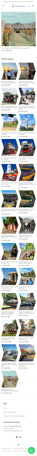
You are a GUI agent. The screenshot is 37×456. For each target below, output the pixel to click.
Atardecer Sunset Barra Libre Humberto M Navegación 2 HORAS (27, 82)
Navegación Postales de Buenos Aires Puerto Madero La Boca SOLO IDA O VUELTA (27, 364)
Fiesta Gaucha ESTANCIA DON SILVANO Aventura (8, 338)
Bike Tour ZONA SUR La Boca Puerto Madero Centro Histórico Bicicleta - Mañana (27, 108)
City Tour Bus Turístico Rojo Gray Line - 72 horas (8, 183)
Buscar (5, 408)
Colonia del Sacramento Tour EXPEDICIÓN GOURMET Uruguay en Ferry (9, 237)
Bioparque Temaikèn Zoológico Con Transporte (9, 133)
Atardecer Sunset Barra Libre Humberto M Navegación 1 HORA (9, 82)
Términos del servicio (8, 451)
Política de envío (18, 451)
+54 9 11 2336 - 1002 (15, 426)
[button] (3, 6)
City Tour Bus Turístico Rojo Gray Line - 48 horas (26, 158)
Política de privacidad (18, 448)
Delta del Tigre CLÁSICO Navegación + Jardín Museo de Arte (9, 287)
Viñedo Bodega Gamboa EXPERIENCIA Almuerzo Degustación (15, 48)
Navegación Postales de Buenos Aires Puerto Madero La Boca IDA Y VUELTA (9, 364)
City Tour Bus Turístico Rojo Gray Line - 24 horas (8, 158)
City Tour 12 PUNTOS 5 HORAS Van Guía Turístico (27, 133)
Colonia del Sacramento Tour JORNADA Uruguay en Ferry (25, 236)
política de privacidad (9, 412)
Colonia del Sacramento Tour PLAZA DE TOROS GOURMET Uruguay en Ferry (9, 210)
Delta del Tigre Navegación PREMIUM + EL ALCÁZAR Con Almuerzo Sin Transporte (7, 313)
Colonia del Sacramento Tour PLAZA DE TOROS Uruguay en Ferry (27, 209)
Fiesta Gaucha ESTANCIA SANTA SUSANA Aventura (26, 338)
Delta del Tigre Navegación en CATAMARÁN (26, 287)
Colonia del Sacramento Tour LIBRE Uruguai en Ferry (9, 262)
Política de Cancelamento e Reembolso (14, 416)
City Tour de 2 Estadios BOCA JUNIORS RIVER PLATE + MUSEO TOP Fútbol (27, 184)
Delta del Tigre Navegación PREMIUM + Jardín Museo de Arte (26, 312)
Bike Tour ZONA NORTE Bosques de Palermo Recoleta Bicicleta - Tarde (9, 107)
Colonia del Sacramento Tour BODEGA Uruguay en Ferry (25, 262)
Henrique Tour (9, 448)
